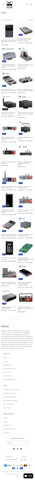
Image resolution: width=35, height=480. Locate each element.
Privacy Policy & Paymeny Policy (11, 389)
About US (5, 361)
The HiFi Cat (7, 471)
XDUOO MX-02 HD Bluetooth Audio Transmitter (8, 162)
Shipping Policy (7, 365)
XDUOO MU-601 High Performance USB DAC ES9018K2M (8, 307)
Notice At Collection (8, 404)
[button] (3, 4)
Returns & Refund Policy (9, 429)
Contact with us (7, 372)
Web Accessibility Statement (10, 400)
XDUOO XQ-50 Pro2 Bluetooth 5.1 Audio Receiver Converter (8, 113)
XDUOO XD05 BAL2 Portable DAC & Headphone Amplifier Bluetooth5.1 (9, 235)
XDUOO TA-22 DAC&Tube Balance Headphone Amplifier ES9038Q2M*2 (26, 90)
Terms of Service (7, 376)
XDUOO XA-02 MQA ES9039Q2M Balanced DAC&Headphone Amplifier (8, 138)
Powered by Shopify (14, 471)
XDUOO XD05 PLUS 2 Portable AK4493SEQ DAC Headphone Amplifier (7, 211)
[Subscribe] (27, 443)
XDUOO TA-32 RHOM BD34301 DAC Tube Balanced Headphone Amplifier (25, 163)
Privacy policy (30, 471)
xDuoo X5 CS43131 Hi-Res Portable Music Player (8, 258)
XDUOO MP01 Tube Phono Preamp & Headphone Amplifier (26, 210)
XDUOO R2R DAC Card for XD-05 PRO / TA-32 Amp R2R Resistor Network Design (26, 114)
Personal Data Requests (9, 397)
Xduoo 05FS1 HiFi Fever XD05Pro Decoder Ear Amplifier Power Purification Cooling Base (25, 39)
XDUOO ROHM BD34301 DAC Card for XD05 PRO (26, 138)
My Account (6, 432)
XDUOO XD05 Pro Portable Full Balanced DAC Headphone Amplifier (9, 90)
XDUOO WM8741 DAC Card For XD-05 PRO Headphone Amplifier (26, 235)
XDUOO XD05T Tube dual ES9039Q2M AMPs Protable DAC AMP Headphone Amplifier (26, 259)
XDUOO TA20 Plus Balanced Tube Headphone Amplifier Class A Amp (8, 283)
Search (5, 357)
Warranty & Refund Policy (10, 379)
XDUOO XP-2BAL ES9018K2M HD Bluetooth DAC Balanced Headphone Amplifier (25, 284)
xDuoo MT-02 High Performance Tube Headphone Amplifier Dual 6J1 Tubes (26, 308)
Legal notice (18, 476)
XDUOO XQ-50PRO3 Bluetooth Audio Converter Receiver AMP (9, 187)
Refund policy (23, 471)
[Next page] (22, 319)
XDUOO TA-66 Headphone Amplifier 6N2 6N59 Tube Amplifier (25, 65)
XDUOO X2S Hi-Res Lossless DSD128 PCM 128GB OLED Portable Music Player (9, 41)
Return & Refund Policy (9, 368)
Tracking (5, 421)
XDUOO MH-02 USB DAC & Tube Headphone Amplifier (24, 187)
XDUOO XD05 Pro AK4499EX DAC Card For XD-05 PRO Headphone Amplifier (8, 66)
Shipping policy (17, 474)
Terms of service (9, 474)
